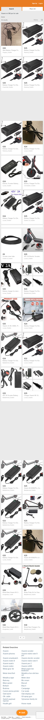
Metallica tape (8, 678)
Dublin (10, 52)
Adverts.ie (10, 3)
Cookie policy (5, 718)
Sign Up (34, 3)
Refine (36, 20)
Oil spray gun (26, 696)
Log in (18, 717)
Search (11, 9)
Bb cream (25, 680)
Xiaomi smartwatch (10, 658)
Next (40, 638)
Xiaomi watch (8, 663)
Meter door (25, 678)
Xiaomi (5, 651)
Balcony (6, 680)
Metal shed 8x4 (9, 673)
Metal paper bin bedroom (27, 670)
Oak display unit (27, 694)
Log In (41, 3)
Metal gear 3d (8, 669)
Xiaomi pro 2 (26, 663)
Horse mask (26, 704)
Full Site (3, 717)
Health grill (7, 704)
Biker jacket (7, 683)
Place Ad (32, 9)
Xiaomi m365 (26, 666)
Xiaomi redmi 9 (9, 661)
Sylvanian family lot (29, 699)
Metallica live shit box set (30, 674)
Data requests (26, 717)
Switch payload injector (9, 700)
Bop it (23, 686)
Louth (11, 594)
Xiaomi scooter (27, 651)
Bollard (6, 686)
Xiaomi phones (9, 654)
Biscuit (24, 683)
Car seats (25, 691)
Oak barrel (7, 694)
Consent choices (17, 718)
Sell (23, 713)
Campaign (25, 688)
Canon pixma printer (11, 691)
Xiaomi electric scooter (30, 658)
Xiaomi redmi (8, 666)
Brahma (6, 688)
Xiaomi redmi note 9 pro (29, 654)
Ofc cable (6, 696)
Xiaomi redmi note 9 (29, 661)
